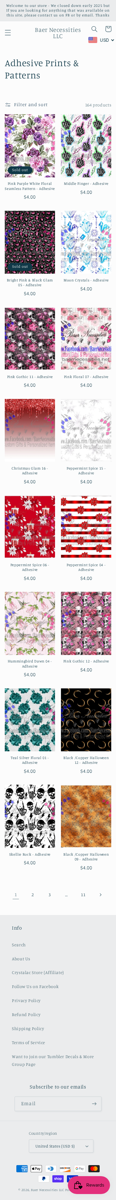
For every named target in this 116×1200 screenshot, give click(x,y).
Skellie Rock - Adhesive (30, 854)
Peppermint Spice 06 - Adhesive (29, 567)
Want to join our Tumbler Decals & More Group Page (53, 1060)
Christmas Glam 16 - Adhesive (30, 470)
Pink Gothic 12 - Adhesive (86, 661)
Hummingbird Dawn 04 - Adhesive (30, 663)
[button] (8, 33)
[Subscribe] (94, 1104)
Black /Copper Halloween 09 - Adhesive (86, 856)
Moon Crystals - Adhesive (86, 280)
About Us (21, 958)
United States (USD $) (55, 1146)
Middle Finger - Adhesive (86, 183)
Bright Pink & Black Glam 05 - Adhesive (30, 282)
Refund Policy (26, 1014)
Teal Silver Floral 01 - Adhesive (30, 760)
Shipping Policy (28, 1028)
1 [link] (16, 894)
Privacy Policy (26, 1000)
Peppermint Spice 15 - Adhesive (86, 470)
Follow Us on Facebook (35, 986)
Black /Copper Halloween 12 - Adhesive (86, 760)
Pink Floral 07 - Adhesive (86, 376)
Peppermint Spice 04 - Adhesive (86, 567)
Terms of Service (28, 1042)
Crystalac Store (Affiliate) (38, 972)
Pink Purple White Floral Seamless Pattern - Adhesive (30, 186)
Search (19, 944)
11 (83, 894)
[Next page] (100, 895)
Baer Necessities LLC (47, 1190)
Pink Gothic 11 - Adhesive (30, 376)
